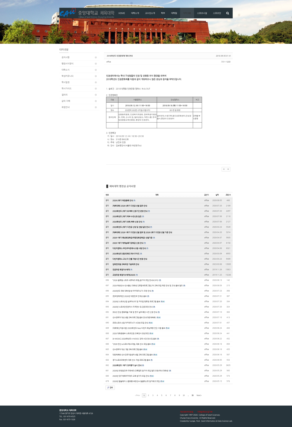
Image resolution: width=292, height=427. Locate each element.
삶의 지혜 (66, 101)
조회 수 (228, 195)
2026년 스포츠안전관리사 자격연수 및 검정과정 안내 (133, 307)
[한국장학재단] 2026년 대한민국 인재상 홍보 (130, 296)
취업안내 (66, 107)
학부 (163, 13)
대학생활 (187, 13)
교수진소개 (150, 13)
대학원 (174, 13)
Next (199, 395)
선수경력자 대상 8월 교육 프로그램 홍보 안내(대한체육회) (134, 317)
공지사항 (66, 57)
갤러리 (65, 94)
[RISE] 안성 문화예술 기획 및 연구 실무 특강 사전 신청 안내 (135, 312)
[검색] (227, 13)
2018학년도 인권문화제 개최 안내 (119, 56)
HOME (121, 13)
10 (184, 395)
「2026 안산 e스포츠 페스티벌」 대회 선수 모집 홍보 (132, 344)
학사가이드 (66, 88)
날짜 (217, 195)
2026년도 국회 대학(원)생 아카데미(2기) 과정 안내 (132, 291)
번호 (107, 195)
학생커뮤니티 (67, 76)
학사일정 (66, 82)
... (188, 395)
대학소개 (135, 13)
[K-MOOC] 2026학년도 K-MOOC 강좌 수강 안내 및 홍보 (135, 339)
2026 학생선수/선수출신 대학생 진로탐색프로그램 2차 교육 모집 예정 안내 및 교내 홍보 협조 (148, 285)
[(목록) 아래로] (228, 169)
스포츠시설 (202, 13)
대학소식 (66, 70)
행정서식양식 (67, 63)
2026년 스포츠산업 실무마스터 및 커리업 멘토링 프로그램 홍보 (137, 301)
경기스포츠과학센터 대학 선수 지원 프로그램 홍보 (131, 360)
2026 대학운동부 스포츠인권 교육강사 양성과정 (131, 333)
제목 (156, 195)
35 (192, 395)
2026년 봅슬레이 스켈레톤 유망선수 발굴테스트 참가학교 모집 (136, 381)
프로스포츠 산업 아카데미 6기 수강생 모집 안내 (131, 323)
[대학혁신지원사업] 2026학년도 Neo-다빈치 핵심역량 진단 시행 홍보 (139, 328)
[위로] (224, 169)
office (108, 62)
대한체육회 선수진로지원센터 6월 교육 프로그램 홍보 (133, 355)
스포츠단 (217, 13)
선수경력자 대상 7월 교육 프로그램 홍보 (128, 349)
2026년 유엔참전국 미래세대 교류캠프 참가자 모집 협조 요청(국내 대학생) (141, 371)
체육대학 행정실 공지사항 (122, 186)
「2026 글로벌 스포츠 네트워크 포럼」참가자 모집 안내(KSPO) (136, 280)
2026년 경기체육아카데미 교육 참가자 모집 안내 (131, 376)
